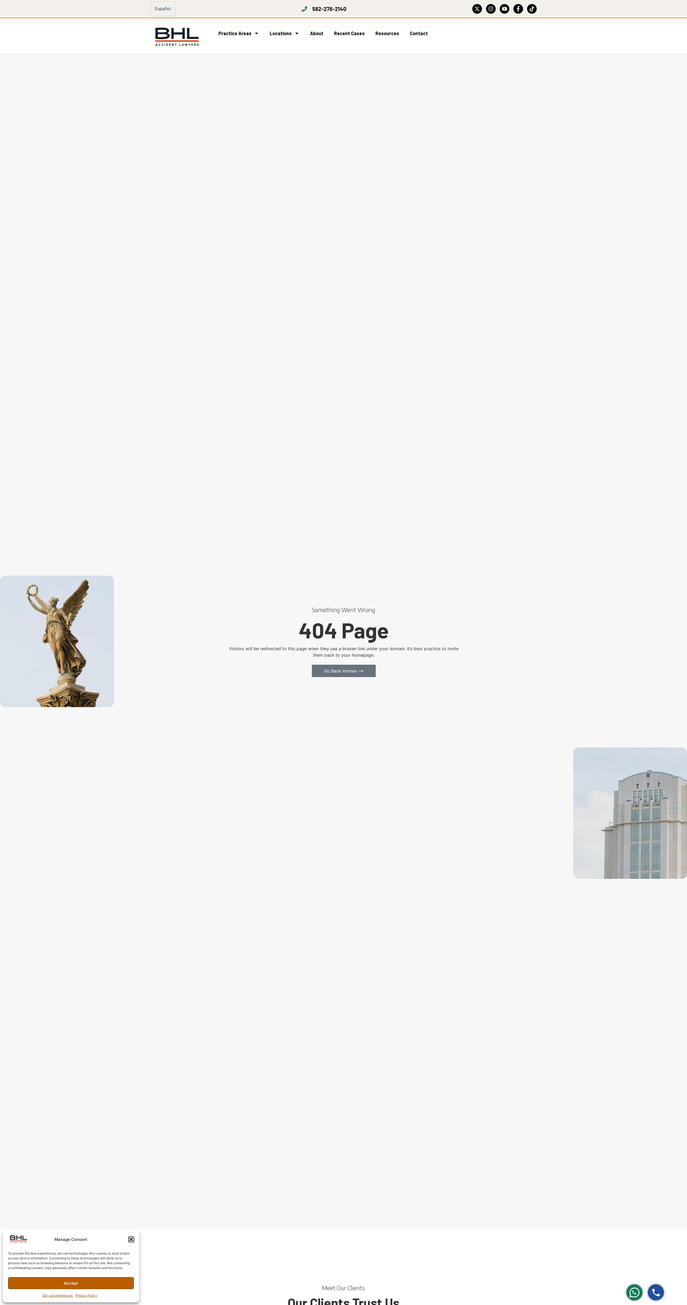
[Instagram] (491, 9)
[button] (131, 1239)
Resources (387, 33)
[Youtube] (504, 9)
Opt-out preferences (57, 1295)
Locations (281, 33)
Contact (419, 33)
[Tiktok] (532, 9)
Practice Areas (234, 33)
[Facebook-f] (518, 9)
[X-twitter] (477, 9)
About (316, 33)
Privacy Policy (86, 1295)
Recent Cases (349, 33)
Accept (71, 1283)
